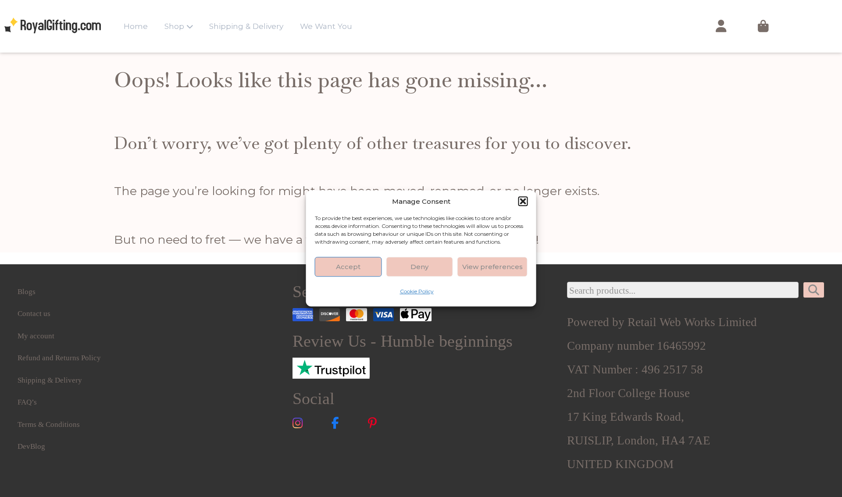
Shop (174, 26)
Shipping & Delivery (246, 26)
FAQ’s (27, 402)
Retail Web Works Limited (692, 322)
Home (136, 26)
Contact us (34, 313)
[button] (523, 201)
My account (36, 336)
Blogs (27, 292)
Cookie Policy (417, 291)
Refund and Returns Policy (59, 358)
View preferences (492, 267)
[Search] (813, 290)
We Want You (326, 26)
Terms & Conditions (49, 424)
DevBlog (31, 446)
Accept (348, 267)
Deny (419, 267)
